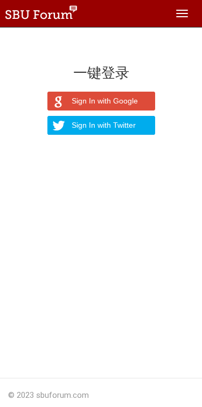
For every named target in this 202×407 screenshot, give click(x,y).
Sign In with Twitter (104, 125)
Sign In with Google (105, 100)
